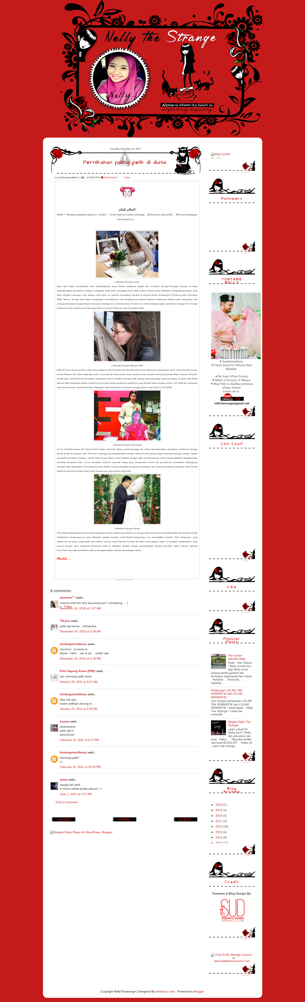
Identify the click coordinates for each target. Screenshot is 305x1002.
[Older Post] (186, 821)
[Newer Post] (64, 821)
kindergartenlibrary (73, 644)
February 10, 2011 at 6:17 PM (79, 740)
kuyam (64, 721)
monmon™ (67, 597)
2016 (219, 826)
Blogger (199, 991)
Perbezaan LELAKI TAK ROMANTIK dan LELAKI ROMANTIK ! (227, 694)
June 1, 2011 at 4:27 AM (76, 794)
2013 (219, 842)
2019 (219, 810)
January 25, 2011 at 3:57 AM (79, 681)
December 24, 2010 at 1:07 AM (80, 608)
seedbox (213, 158)
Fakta (127, 177)
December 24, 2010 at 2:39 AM (80, 631)
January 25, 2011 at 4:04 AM (79, 708)
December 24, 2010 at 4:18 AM (80, 658)
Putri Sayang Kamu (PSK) (77, 671)
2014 (219, 837)
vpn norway (218, 158)
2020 (219, 804)
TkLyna (65, 620)
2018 (219, 815)
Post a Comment (67, 802)
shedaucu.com (165, 991)
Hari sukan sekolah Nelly (236, 657)
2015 (219, 832)
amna (63, 779)
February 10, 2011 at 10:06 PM (80, 767)
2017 (219, 821)
